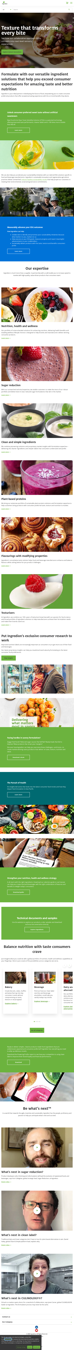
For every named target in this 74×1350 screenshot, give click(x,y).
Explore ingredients (37, 929)
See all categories (37, 1030)
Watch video (5, 1182)
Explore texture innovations (12, 52)
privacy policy (8, 1339)
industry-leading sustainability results (34, 180)
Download (18, 1062)
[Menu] (71, 2)
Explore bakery (11, 1003)
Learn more (18, 130)
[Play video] (37, 1147)
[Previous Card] (64, 965)
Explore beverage (41, 1001)
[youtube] (37, 1331)
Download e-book (18, 757)
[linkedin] (37, 1328)
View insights (8, 658)
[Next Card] (69, 965)
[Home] (4, 4)
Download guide (18, 892)
